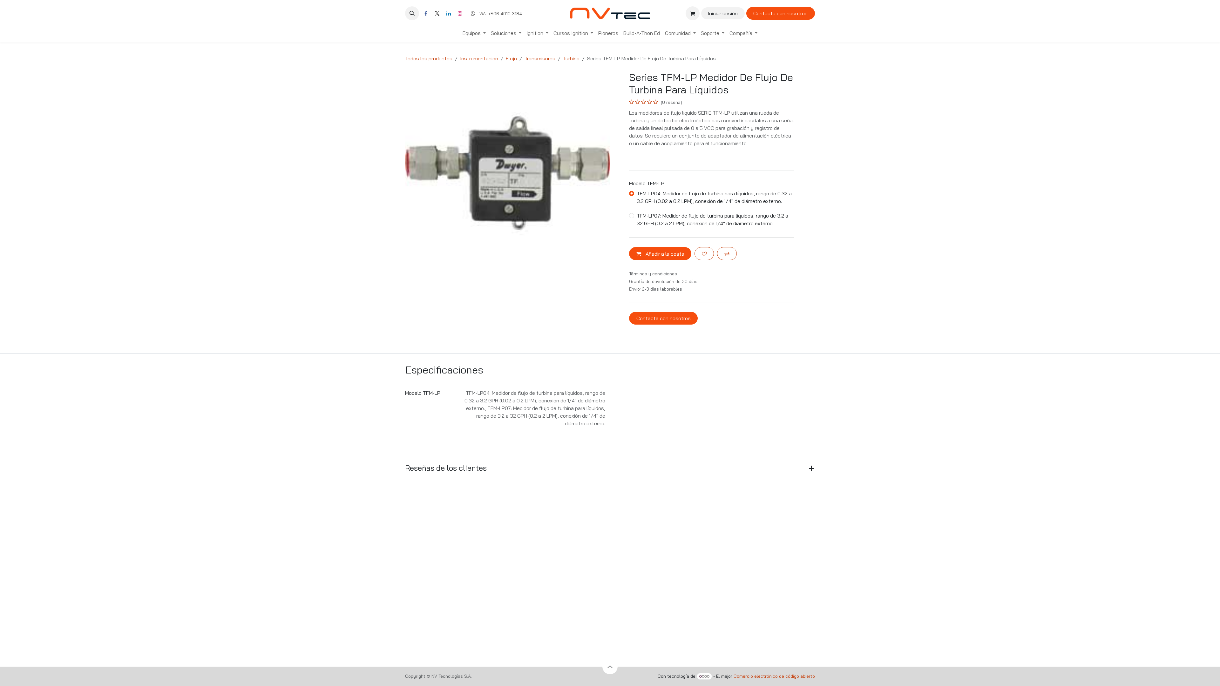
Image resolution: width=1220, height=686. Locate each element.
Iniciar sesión (723, 13)
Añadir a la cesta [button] (664, 254)
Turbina (571, 58)
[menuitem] (474, 33)
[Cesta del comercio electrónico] (693, 13)
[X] (437, 13)
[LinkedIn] (449, 13)
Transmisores (540, 58)
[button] (412, 13)
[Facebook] (426, 13)
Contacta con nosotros (780, 13)
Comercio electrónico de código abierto (774, 676)
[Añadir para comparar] (726, 253)
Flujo (511, 58)
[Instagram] (460, 13)
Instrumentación (479, 58)
